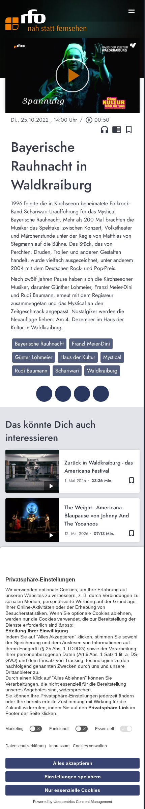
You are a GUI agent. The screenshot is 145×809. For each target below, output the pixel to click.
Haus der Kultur (77, 357)
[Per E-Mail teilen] (101, 394)
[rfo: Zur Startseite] (45, 20)
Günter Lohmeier (33, 357)
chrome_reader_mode (116, 129)
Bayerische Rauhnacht (39, 344)
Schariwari (67, 370)
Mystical (112, 357)
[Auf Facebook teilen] (44, 394)
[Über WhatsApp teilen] (82, 394)
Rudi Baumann (31, 370)
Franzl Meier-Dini (91, 344)
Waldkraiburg (102, 370)
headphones (104, 129)
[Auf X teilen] (63, 394)
